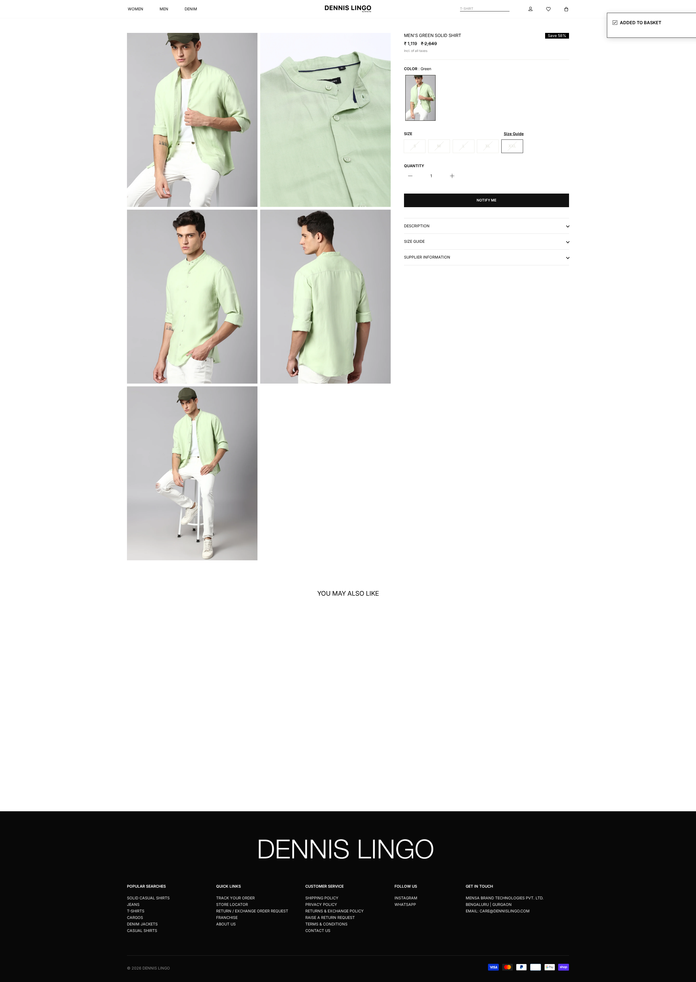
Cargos (135, 917)
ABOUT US (226, 924)
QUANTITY (414, 165)
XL (487, 146)
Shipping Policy (321, 898)
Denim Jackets (142, 924)
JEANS (133, 904)
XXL (512, 146)
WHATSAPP (405, 904)
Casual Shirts (142, 930)
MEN (164, 9)
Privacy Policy (321, 904)
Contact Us (317, 930)
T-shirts (135, 911)
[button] (230, 681)
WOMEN (135, 9)
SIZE (464, 134)
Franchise (227, 917)
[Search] (507, 9)
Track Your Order (235, 898)
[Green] (420, 97)
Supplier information (427, 257)
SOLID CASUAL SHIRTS (148, 898)
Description (417, 225)
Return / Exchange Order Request (252, 911)
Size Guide (414, 241)
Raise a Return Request (330, 917)
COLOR (417, 69)
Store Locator (232, 904)
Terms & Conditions (326, 924)
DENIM (191, 9)
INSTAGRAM (405, 898)
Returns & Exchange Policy (334, 911)
